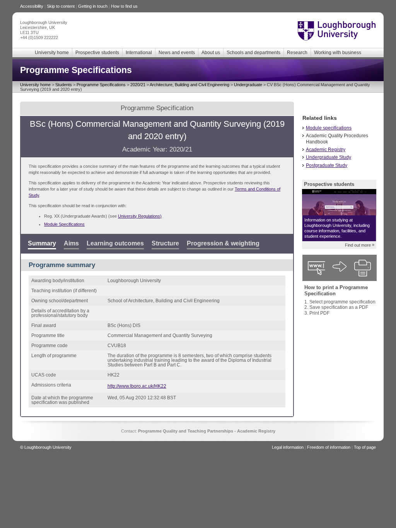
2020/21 (137, 84)
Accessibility (31, 6)
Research (297, 52)
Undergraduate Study (328, 157)
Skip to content (61, 6)
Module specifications (329, 128)
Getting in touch (93, 6)
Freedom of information (328, 447)
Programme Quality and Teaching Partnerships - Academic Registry (206, 431)
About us (210, 52)
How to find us (124, 6)
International (139, 52)
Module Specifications (64, 224)
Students (63, 84)
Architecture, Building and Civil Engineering (189, 84)
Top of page (365, 447)
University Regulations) (140, 216)
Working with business (337, 52)
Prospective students (97, 52)
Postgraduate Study (326, 165)
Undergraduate (248, 84)
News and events (177, 52)
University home (52, 52)
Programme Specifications (101, 84)
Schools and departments (253, 52)
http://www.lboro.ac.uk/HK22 (137, 386)
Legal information (288, 447)
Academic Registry (325, 149)
